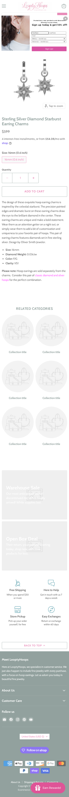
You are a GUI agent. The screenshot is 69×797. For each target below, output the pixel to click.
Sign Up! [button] (49, 49)
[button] (65, 18)
